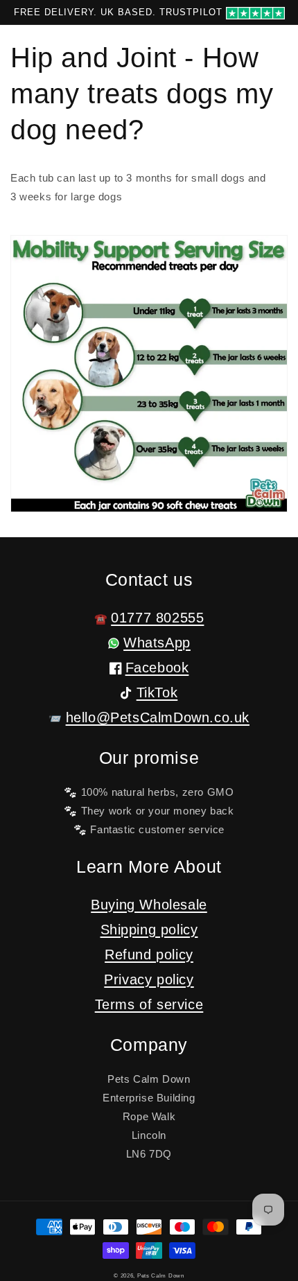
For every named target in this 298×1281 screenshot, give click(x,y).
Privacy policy (148, 979)
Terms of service (149, 1004)
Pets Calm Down (160, 1275)
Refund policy (149, 954)
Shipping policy (149, 929)
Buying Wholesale (149, 904)
